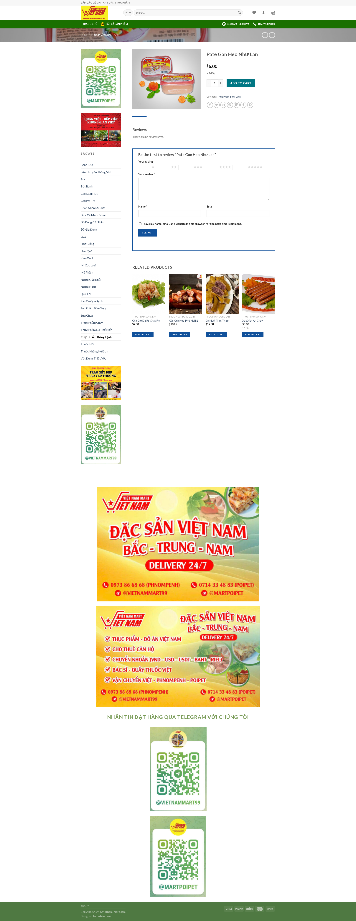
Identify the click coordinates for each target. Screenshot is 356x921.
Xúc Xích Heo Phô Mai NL (183, 320)
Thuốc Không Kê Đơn (94, 351)
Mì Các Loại (88, 265)
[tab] (139, 120)
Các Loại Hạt (89, 193)
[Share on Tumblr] (243, 105)
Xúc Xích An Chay (252, 320)
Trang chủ (90, 23)
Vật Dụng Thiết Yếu (93, 358)
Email (211, 206)
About (85, 906)
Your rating (146, 161)
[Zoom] (137, 104)
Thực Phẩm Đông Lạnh (105, 34)
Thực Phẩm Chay (92, 322)
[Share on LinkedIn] (237, 105)
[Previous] (132, 309)
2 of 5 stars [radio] (163, 167)
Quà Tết (86, 294)
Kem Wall (87, 258)
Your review (146, 174)
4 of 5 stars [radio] (211, 167)
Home (84, 34)
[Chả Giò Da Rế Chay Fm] (148, 294)
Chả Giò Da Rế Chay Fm (146, 320)
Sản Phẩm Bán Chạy (93, 308)
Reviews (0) (139, 119)
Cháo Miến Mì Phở (93, 208)
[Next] (275, 309)
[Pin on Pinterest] (230, 105)
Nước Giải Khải (91, 279)
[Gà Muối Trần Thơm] (222, 294)
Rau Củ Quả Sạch (92, 301)
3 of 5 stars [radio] (186, 167)
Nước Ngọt (88, 286)
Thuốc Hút (87, 344)
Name (142, 206)
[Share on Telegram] (250, 105)
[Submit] (239, 12)
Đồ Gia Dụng (89, 229)
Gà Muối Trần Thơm (217, 320)
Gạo (83, 236)
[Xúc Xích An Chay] (258, 294)
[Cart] (273, 13)
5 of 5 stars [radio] (240, 167)
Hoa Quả (86, 251)
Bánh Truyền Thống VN (96, 172)
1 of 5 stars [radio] (143, 167)
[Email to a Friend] (223, 105)
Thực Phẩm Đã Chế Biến (96, 329)
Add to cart (240, 83)
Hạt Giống (87, 243)
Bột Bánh (87, 186)
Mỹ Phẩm (87, 272)
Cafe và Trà (88, 200)
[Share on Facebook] (210, 105)
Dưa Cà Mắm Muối (93, 215)
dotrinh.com (104, 916)
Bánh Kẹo (87, 164)
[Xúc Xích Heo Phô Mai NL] (185, 294)
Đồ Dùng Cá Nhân (92, 222)
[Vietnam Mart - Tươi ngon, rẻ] (99, 13)
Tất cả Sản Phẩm (116, 23)
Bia (83, 179)
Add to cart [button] (143, 334)
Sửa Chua (87, 315)
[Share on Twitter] (217, 105)
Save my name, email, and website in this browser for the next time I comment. (193, 223)
